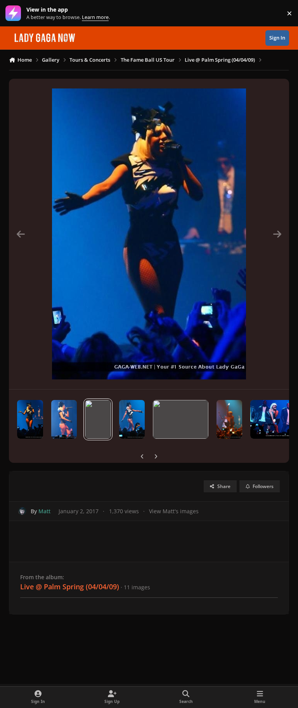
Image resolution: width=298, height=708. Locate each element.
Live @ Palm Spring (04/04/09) (69, 586)
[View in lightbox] (149, 234)
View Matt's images (174, 511)
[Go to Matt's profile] (22, 511)
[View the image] (30, 419)
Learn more (15, 13)
